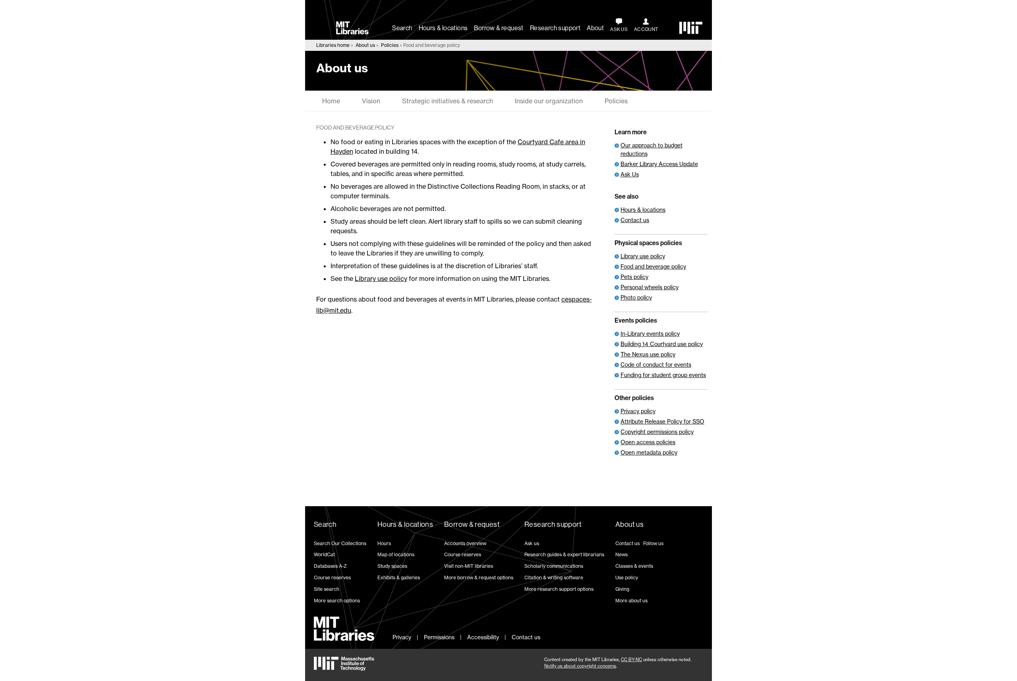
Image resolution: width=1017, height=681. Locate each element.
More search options (337, 601)
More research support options (559, 589)
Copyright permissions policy (657, 431)
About (595, 28)
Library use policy (381, 278)
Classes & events (634, 566)
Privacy (401, 637)
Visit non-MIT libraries (468, 566)
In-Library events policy (650, 333)
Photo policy (636, 297)
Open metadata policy (649, 452)
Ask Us (630, 174)
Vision (371, 101)
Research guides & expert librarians (564, 554)
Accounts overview (465, 543)
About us (365, 45)
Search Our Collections (340, 543)
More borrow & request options (478, 577)
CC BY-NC (631, 659)
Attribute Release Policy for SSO (662, 421)
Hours (384, 543)
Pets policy (634, 276)
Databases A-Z (330, 566)
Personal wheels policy (650, 287)
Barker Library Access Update (659, 164)
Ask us (531, 543)
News (621, 554)
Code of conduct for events (656, 364)
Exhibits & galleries (398, 577)
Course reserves (332, 577)
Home (331, 101)
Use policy (626, 577)
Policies (389, 45)
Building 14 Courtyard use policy (662, 343)
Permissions (439, 637)
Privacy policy (638, 411)
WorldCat (324, 554)
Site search (326, 589)
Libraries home (333, 45)
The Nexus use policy (648, 354)
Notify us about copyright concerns (580, 666)
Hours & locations (443, 28)
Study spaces (392, 566)
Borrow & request (498, 28)
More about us (631, 601)
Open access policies (648, 442)
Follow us (653, 543)
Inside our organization (549, 101)
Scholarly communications (553, 566)
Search (402, 28)
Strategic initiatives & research (447, 101)
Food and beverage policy (653, 266)
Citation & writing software (553, 577)
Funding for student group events (663, 374)
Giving (622, 589)
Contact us (635, 220)
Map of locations (395, 554)
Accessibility (483, 637)
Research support (555, 28)
